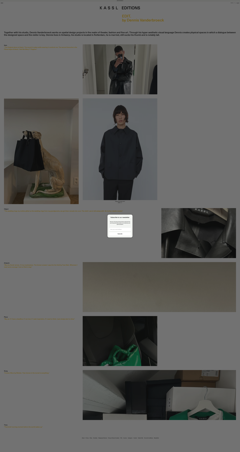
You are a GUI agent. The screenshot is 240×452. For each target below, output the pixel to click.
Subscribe (120, 233)
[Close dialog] (131, 216)
